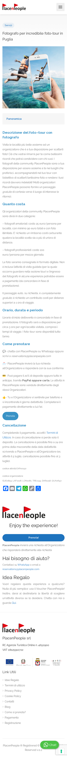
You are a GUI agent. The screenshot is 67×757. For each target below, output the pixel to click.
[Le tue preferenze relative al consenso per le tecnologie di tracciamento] (61, 751)
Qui (14, 602)
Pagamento (12, 717)
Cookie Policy (13, 696)
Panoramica (14, 118)
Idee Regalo (12, 680)
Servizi (8, 25)
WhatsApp (23, 564)
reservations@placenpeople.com (20, 569)
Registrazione (13, 723)
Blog (7, 706)
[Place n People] (14, 7)
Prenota (10, 415)
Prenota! (33, 537)
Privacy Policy (13, 690)
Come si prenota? (15, 712)
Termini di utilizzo (15, 685)
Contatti (9, 701)
